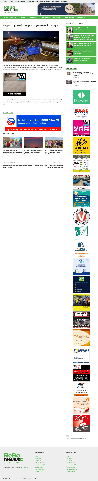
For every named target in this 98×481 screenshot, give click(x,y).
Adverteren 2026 (39, 1)
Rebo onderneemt (55, 1)
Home (12, 1)
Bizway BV (22, 478)
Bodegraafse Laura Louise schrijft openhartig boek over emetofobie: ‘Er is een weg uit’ (84, 73)
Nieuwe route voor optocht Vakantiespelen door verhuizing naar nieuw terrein (12, 152)
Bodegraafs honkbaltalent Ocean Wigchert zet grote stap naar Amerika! (84, 81)
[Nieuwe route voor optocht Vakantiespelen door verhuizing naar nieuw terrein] (12, 143)
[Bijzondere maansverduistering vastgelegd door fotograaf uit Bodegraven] (33, 143)
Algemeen (5, 22)
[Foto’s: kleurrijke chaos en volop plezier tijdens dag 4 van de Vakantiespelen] (54, 143)
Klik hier (25, 467)
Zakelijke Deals (30, 1)
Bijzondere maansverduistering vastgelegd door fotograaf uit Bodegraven (33, 152)
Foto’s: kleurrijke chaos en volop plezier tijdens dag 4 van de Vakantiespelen (54, 152)
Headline (11, 22)
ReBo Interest (47, 1)
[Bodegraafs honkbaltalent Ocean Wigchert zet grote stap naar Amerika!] (69, 81)
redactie (13, 28)
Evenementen (64, 1)
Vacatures (17, 1)
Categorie (23, 1)
